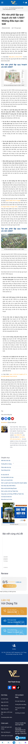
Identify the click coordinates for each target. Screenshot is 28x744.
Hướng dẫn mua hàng (20, 704)
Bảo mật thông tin (5, 732)
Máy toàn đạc (4, 705)
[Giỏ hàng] (26, 2)
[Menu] (2, 2)
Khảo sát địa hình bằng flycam (9, 488)
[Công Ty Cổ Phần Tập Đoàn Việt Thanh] (14, 2)
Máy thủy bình (4, 709)
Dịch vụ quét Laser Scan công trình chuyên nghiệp (14, 483)
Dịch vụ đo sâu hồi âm (7, 480)
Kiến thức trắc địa (5, 460)
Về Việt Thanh (4, 699)
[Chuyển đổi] (13, 463)
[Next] (7, 554)
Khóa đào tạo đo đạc (6, 499)
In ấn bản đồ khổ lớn (6, 496)
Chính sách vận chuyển (7, 735)
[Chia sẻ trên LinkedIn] (9, 419)
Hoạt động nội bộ (5, 470)
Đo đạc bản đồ (5, 474)
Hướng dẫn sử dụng (6, 464)
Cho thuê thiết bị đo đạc (7, 477)
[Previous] (2, 554)
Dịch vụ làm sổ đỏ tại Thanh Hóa (9, 491)
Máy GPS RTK (4, 702)
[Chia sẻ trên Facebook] (2, 419)
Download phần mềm (6, 717)
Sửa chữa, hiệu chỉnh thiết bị (8, 485)
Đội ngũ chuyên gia (20, 701)
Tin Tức (6, 7)
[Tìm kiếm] (23, 2)
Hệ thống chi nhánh (20, 713)
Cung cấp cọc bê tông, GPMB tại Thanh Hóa (12, 494)
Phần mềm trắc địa (6, 467)
